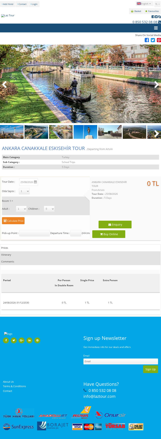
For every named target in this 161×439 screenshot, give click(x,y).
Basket (137, 11)
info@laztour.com (99, 396)
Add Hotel (8, 4)
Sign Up (150, 369)
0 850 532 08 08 (145, 22)
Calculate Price (15, 220)
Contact (23, 4)
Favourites (153, 11)
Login (35, 4)
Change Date (57, 181)
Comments (7, 261)
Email (86, 355)
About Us (8, 381)
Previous (6, 88)
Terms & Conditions (14, 386)
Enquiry (116, 224)
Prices (4, 248)
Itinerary (6, 254)
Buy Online (110, 234)
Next (156, 88)
